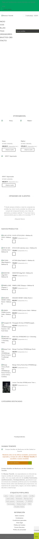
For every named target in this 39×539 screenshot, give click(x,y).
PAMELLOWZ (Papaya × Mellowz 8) (23, 285)
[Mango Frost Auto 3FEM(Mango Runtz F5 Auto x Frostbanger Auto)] (6, 354)
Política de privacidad (19, 529)
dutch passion (10, 501)
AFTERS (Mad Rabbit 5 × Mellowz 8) (23, 260)
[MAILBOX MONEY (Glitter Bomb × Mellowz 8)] (6, 301)
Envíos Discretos (19, 527)
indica (12, 496)
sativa (6, 496)
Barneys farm (28, 498)
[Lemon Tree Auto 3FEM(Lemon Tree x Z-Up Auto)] (6, 387)
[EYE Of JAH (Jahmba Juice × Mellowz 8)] (6, 250)
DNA (29, 504)
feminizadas (11, 504)
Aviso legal (19, 522)
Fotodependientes (19, 436)
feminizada (20, 501)
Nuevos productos (9, 229)
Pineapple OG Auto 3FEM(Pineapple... (23, 323)
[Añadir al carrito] (14, 241)
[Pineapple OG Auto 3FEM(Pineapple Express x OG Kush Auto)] (6, 326)
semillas (31, 496)
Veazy (4, 141)
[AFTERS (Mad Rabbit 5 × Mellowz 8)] (6, 262)
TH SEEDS (29, 501)
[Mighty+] (29, 129)
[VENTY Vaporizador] (10, 165)
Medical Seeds (21, 504)
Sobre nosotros (19, 515)
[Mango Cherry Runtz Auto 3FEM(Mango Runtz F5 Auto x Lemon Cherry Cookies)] (6, 370)
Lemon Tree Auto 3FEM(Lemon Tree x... (24, 382)
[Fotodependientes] (19, 420)
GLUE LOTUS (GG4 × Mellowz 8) (22, 235)
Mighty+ (23, 141)
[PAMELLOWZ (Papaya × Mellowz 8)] (6, 287)
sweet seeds (10, 498)
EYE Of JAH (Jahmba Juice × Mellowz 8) (24, 248)
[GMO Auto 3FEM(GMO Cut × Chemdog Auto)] (6, 339)
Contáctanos (19, 518)
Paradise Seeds (19, 506)
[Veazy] (10, 129)
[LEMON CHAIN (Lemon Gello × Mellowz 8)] (6, 313)
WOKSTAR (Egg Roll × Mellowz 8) (22, 273)
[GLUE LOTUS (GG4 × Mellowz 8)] (6, 237)
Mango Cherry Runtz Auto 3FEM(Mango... (25, 365)
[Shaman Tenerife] (11, 16)
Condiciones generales (19, 520)
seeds (25, 496)
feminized (19, 498)
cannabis (18, 496)
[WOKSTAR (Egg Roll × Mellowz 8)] (6, 275)
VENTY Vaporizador (8, 176)
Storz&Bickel (19, 116)
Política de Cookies (19, 525)
